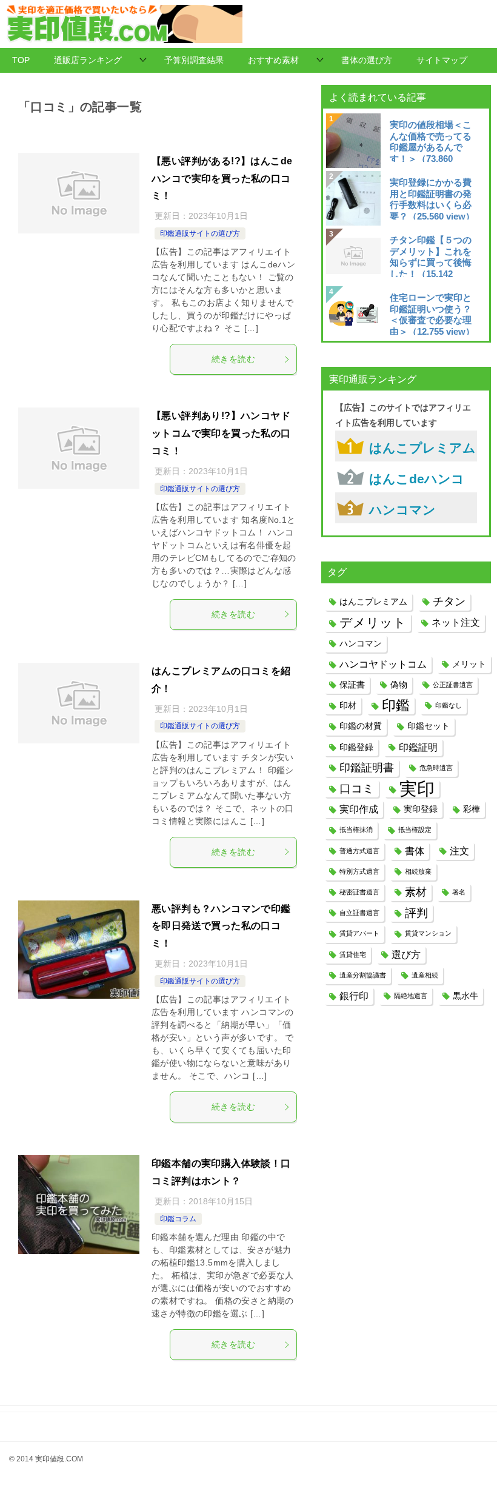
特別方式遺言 (359, 871)
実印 (417, 788)
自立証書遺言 (359, 912)
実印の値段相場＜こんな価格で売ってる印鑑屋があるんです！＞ (431, 140)
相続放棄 (418, 871)
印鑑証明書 (366, 768)
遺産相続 (425, 975)
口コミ (356, 788)
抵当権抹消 (356, 829)
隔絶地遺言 (410, 995)
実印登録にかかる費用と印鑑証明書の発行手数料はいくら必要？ (432, 198)
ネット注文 (456, 622)
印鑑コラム (178, 1219)
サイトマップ (441, 60)
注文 (459, 850)
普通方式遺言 (359, 850)
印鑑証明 (418, 747)
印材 (347, 705)
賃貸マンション (428, 933)
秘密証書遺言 (359, 892)
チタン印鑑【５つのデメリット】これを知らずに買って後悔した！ (431, 256)
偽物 (398, 684)
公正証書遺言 (453, 684)
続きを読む (233, 359)
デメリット (372, 622)
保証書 (352, 684)
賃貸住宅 (352, 954)
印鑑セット (428, 726)
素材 (416, 892)
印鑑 (396, 705)
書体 (414, 850)
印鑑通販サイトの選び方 (200, 233)
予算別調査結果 (194, 60)
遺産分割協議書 (362, 975)
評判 (416, 913)
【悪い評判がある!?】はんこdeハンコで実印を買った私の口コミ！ (222, 178)
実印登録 (421, 809)
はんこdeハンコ (416, 479)
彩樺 (471, 809)
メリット (469, 664)
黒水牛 (465, 996)
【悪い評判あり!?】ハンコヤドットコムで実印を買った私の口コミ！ (221, 433)
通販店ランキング (88, 60)
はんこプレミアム (422, 448)
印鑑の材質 (360, 726)
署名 (458, 892)
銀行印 (354, 995)
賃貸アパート (359, 933)
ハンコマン (402, 510)
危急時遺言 (436, 767)
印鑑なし (448, 705)
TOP (21, 60)
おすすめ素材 (273, 60)
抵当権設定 (415, 829)
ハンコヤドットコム (383, 664)
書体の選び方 (366, 60)
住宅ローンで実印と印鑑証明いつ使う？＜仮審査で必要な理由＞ (432, 313)
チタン (449, 601)
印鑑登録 (356, 747)
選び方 (406, 954)
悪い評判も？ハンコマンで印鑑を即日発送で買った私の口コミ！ (221, 926)
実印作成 (358, 808)
